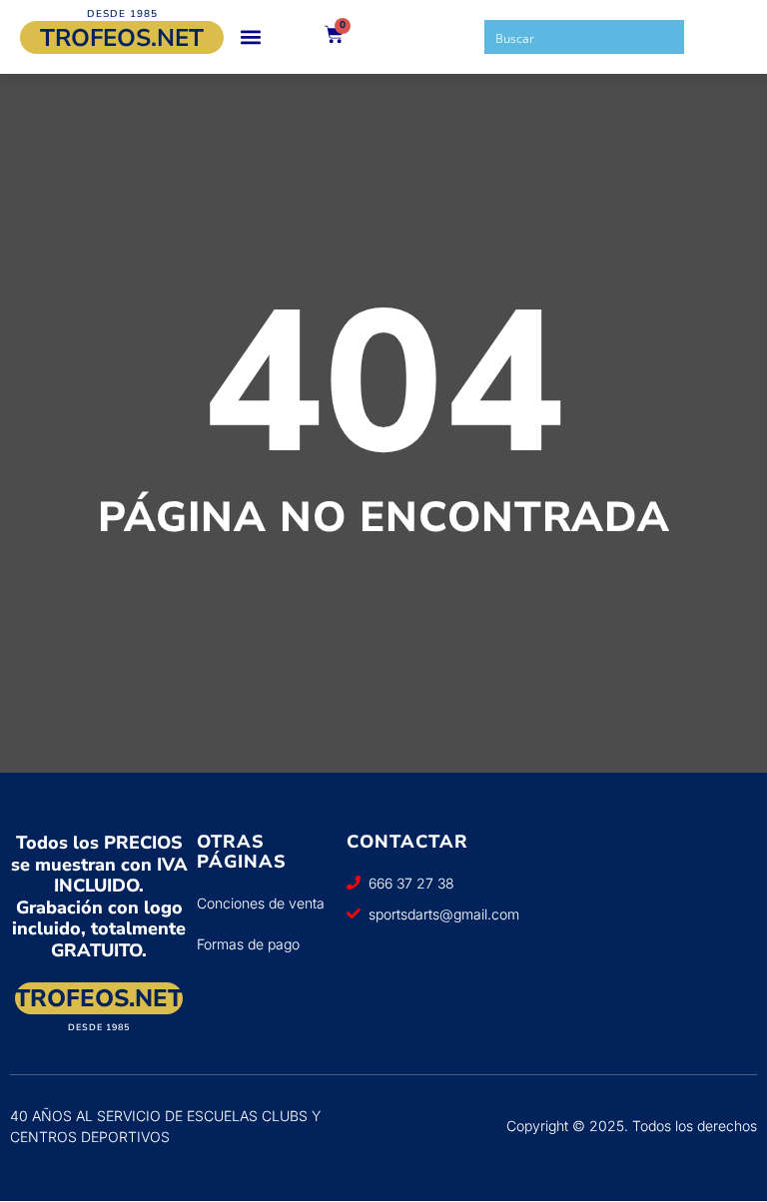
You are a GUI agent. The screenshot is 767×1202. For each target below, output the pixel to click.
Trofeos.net (122, 38)
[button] (250, 37)
